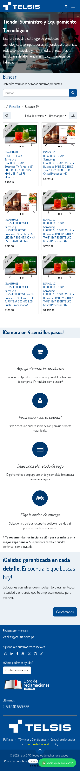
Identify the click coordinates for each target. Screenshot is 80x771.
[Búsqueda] (73, 93)
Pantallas (14, 107)
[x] (29, 653)
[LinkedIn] (12, 653)
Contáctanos (65, 611)
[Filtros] (73, 115)
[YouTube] (23, 653)
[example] (5, 653)
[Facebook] (17, 653)
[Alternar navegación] (73, 6)
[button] (7, 115)
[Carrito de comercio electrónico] (65, 6)
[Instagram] (35, 653)
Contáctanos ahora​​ (17, 670)
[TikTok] (41, 653)
